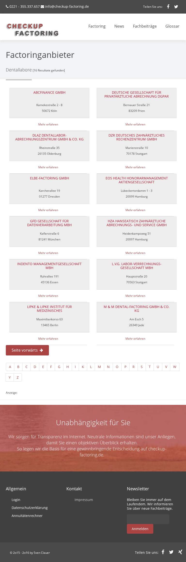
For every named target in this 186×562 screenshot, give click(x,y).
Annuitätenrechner (27, 515)
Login (16, 499)
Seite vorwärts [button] (26, 350)
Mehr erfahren (48, 124)
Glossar (172, 26)
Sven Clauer (42, 553)
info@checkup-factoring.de (67, 6)
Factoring (97, 26)
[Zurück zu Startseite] (31, 28)
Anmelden (140, 528)
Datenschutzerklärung (30, 507)
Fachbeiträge (145, 26)
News (119, 26)
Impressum (84, 499)
